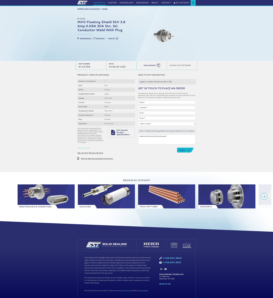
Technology (126, 3)
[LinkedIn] (161, 269)
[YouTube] (165, 269)
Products (99, 3)
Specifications (85, 38)
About (154, 3)
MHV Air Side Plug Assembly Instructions (97, 159)
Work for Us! (165, 284)
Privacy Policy (125, 290)
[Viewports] (226, 196)
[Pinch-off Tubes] (166, 196)
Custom (112, 3)
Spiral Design (143, 290)
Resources (142, 3)
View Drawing (150, 65)
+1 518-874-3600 (172, 258)
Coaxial (104, 9)
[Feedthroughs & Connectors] (46, 196)
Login (142, 82)
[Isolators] (106, 196)
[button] (193, 3)
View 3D (111, 38)
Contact (166, 3)
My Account (182, 3)
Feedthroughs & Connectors (88, 9)
